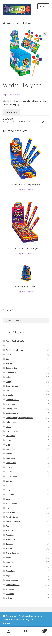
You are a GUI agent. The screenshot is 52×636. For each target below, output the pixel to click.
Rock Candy (11, 539)
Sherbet (9, 548)
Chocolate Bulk (12, 399)
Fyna (8, 444)
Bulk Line (9, 377)
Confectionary (12, 413)
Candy (8, 381)
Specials (9, 562)
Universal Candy (12, 584)
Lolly (8, 485)
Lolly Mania (10, 494)
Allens (8, 354)
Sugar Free (10, 571)
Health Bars (11, 462)
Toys (8, 575)
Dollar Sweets (11, 422)
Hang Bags (10, 458)
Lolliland (9, 481)
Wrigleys (9, 598)
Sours (8, 557)
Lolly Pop (43, 122)
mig (7, 508)
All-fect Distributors (14, 350)
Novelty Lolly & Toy (14, 521)
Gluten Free (33, 122)
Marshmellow (11, 503)
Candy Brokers (12, 386)
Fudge (8, 440)
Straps (9, 566)
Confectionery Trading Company (19, 417)
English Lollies (12, 431)
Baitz (8, 359)
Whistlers (10, 593)
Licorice (9, 472)
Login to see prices (11, 94)
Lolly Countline (12, 490)
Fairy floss (10, 435)
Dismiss (6, 622)
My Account (8, 631)
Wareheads (10, 589)
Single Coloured (12, 553)
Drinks (8, 426)
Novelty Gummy (12, 517)
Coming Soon (11, 408)
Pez (7, 526)
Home (8, 23)
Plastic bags (11, 530)
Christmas (10, 404)
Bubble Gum (11, 372)
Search (26, 631)
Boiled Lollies (22, 122)
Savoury (9, 544)
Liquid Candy (11, 476)
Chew (8, 390)
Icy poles (9, 467)
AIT (14, 23)
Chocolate (10, 395)
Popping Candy (12, 535)
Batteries (10, 363)
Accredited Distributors (16, 341)
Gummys (9, 454)
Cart (40, 629)
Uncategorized (12, 580)
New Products (11, 512)
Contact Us (11, 112)
